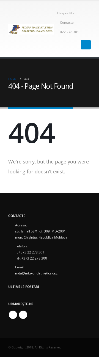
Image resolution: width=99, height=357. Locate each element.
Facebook (13, 315)
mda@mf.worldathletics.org (36, 273)
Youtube (23, 315)
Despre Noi (66, 13)
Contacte (67, 22)
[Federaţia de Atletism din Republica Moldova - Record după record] (31, 29)
